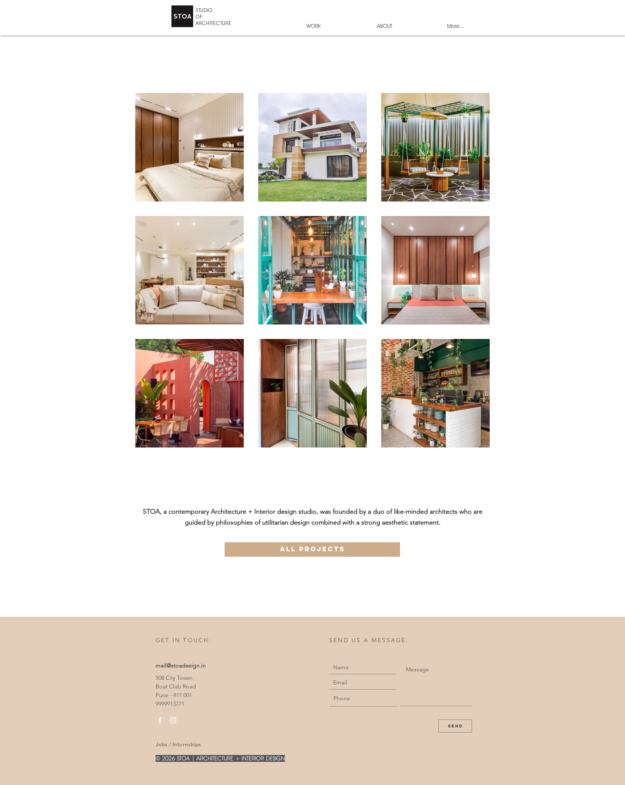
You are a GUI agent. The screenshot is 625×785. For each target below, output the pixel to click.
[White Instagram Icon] (173, 720)
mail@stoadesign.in (181, 665)
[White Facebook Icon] (160, 720)
